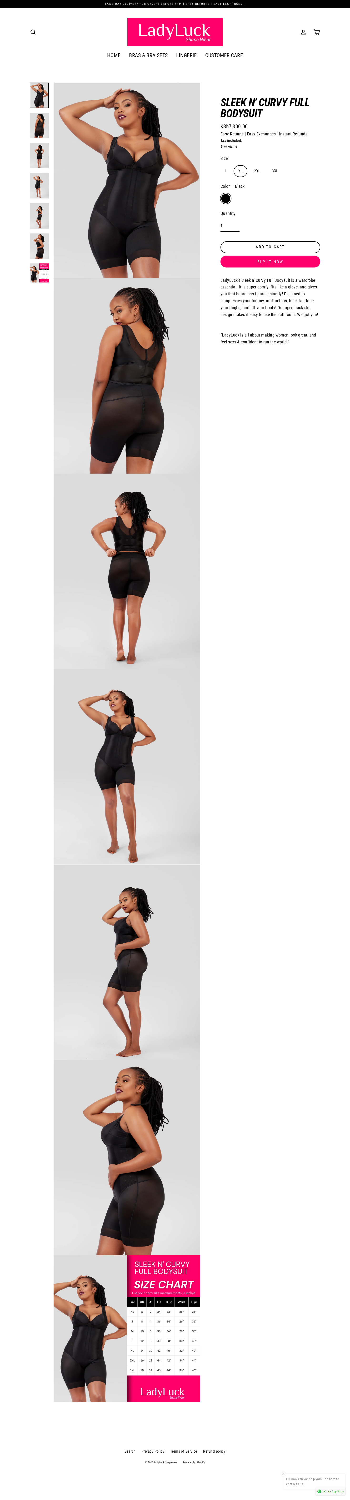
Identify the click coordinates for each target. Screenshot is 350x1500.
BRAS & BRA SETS (148, 55)
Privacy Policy (152, 1451)
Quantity (228, 213)
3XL (275, 171)
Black (225, 198)
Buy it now (270, 262)
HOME (114, 55)
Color (232, 186)
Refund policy (214, 1451)
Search (130, 1451)
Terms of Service (183, 1451)
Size (224, 158)
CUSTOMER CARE (224, 55)
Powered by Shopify (194, 1462)
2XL (257, 171)
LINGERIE (186, 55)
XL (240, 171)
